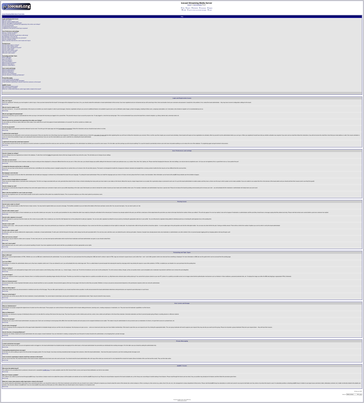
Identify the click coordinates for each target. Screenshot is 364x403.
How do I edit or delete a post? (10, 46)
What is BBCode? (6, 57)
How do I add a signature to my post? (11, 47)
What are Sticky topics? (8, 64)
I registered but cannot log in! (9, 27)
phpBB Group (46, 370)
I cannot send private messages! (10, 79)
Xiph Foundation (197, 5)
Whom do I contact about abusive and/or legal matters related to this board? (21, 89)
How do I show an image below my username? (14, 38)
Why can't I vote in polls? (8, 53)
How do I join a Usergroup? (9, 73)
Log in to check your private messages (197, 10)
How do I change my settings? (10, 32)
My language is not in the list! (9, 36)
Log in (210, 10)
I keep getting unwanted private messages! (13, 80)
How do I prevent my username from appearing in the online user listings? (21, 24)
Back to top (5, 104)
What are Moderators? (8, 71)
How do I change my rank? (9, 39)
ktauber (185, 400)
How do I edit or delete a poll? (10, 50)
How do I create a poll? (8, 49)
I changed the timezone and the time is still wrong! (15, 35)
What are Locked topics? (8, 65)
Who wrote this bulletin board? (10, 86)
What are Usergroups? (8, 72)
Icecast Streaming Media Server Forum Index (13, 14)
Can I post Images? (7, 61)
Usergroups (203, 8)
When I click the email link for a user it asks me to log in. (16, 40)
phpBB (179, 399)
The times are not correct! (8, 34)
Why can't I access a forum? (9, 51)
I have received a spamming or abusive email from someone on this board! (21, 82)
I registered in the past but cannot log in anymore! (15, 28)
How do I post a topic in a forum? (10, 45)
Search (188, 8)
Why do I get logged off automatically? (12, 23)
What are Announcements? (9, 62)
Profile (184, 10)
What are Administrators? (8, 69)
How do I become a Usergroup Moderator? (13, 75)
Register (210, 8)
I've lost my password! (8, 25)
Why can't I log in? (7, 20)
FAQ (183, 8)
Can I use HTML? (6, 58)
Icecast (189, 5)
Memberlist (195, 8)
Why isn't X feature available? (10, 87)
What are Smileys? (7, 60)
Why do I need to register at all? (10, 21)
